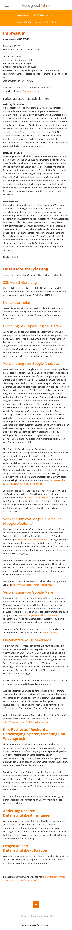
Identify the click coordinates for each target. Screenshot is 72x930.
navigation (6, 5)
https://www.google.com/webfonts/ (32, 539)
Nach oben (36, 904)
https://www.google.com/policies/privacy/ (32, 584)
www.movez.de (31, 91)
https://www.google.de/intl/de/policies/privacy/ (26, 722)
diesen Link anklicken (37, 497)
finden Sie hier (49, 632)
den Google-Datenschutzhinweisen (39, 615)
